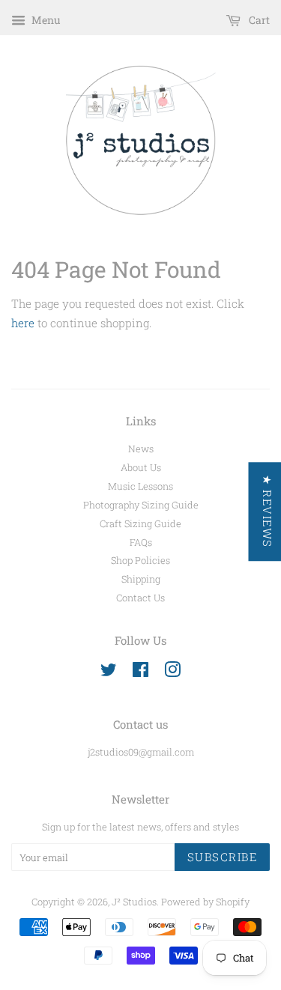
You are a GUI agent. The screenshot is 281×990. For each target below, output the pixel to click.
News (141, 449)
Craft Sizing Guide (140, 523)
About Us (141, 467)
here (22, 322)
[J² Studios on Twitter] (108, 672)
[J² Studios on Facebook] (140, 672)
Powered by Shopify (205, 902)
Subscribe (222, 856)
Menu (45, 20)
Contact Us (140, 598)
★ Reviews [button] (266, 511)
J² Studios (134, 902)
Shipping (140, 579)
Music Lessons (140, 486)
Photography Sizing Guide (141, 505)
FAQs (141, 542)
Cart (258, 20)
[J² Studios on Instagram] (172, 672)
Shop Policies (140, 560)
